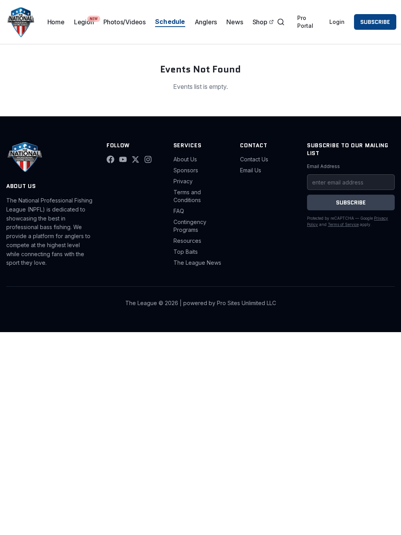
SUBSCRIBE (375, 22)
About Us (185, 159)
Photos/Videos (124, 22)
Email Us (250, 170)
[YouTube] (123, 159)
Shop (260, 22)
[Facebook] (110, 159)
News (234, 22)
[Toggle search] (281, 22)
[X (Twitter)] (135, 159)
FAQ (178, 211)
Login (337, 21)
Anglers (206, 22)
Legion (84, 22)
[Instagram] (148, 159)
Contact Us (254, 159)
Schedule (170, 21)
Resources (187, 240)
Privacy (183, 181)
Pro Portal (305, 21)
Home (56, 22)
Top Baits (185, 251)
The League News (197, 262)
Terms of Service (343, 224)
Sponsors (185, 170)
